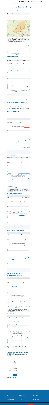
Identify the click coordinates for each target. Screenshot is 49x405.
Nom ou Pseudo (10, 357)
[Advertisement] (37, 20)
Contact (7, 395)
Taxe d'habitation (10, 366)
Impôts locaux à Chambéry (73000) (35, 395)
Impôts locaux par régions (19, 3)
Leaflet (24, 36)
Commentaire (10, 370)
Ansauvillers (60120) (9, 379)
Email (11, 359)
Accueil (15, 3)
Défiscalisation (33, 3)
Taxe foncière (10, 368)
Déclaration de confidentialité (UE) (10, 399)
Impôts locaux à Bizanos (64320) (35, 399)
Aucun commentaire (9, 8)
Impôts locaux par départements (27, 3)
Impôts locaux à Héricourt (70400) (35, 394)
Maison (14, 361)
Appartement (15, 362)
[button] (7, 21)
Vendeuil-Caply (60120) (10, 386)
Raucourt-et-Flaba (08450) (22, 395)
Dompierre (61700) (21, 394)
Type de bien (10, 361)
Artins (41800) (20, 399)
